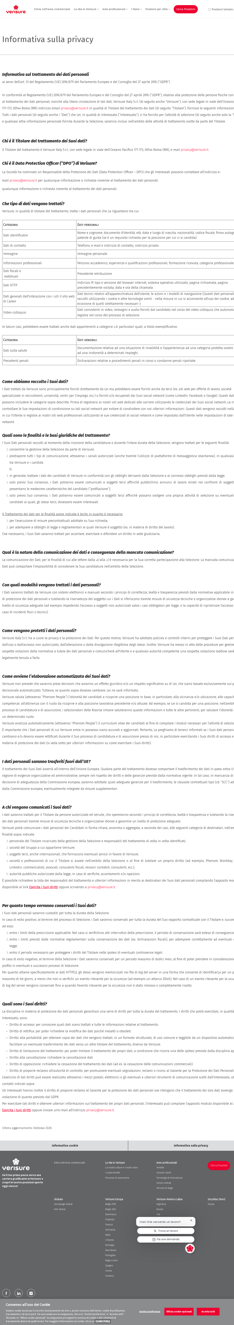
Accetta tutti (208, 1311)
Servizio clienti (163, 1172)
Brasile (159, 1209)
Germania (110, 1229)
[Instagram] (31, 1293)
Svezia (108, 1270)
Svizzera (109, 1276)
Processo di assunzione (117, 1178)
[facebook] (6, 1293)
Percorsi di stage (164, 1188)
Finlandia (109, 1219)
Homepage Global (63, 1204)
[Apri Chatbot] (190, 1248)
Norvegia (109, 1245)
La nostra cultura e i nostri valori (121, 1167)
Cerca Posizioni (185, 9)
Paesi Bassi (110, 1250)
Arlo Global (59, 1209)
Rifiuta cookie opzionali (179, 1311)
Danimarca (110, 1214)
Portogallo (110, 1255)
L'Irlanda (109, 1240)
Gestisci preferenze (149, 1311)
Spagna (109, 1265)
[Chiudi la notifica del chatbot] (191, 1220)
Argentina (161, 1204)
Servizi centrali (163, 1183)
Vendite (160, 1167)
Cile (158, 1214)
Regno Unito (111, 1260)
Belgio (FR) (110, 1204)
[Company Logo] (16, 9)
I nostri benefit (112, 1172)
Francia (109, 1224)
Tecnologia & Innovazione (169, 1178)
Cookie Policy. (103, 1321)
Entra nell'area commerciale (52, 9)
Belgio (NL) (110, 1209)
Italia (107, 1235)
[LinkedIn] (19, 1293)
